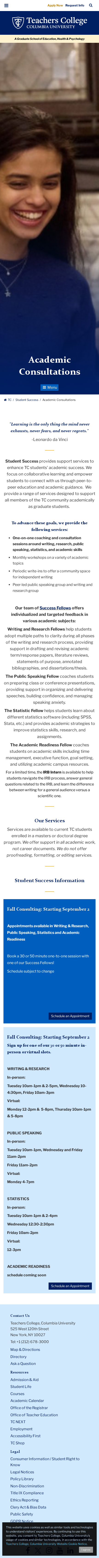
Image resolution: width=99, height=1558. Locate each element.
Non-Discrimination (27, 1486)
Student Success (27, 400)
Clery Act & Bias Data (28, 1507)
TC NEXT (18, 1422)
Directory (18, 1357)
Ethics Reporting (24, 1500)
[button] (6, 5)
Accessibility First (25, 1436)
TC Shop (17, 1443)
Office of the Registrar (29, 1408)
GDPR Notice (21, 1521)
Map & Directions (25, 1349)
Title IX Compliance (27, 1493)
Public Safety (21, 1514)
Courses (17, 1394)
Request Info (74, 5)
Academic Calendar (27, 1401)
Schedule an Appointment (70, 1016)
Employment (21, 1429)
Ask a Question (23, 1363)
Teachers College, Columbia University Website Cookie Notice (46, 1544)
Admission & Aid (24, 1380)
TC (9, 400)
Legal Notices (22, 1472)
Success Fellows (55, 607)
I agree (86, 1549)
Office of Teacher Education (34, 1415)
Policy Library (22, 1479)
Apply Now (55, 5)
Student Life (20, 1386)
